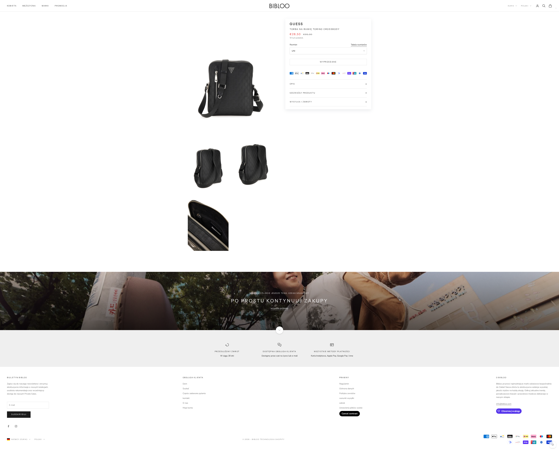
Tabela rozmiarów (359, 44)
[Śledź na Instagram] (16, 426)
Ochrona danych (346, 388)
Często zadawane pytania (194, 393)
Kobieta (12, 6)
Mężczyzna (29, 6)
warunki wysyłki (346, 398)
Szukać (186, 388)
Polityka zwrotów (347, 393)
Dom (185, 383)
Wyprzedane (328, 62)
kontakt (186, 398)
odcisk (342, 403)
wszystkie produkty (279, 308)
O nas (185, 403)
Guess (296, 24)
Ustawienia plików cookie (350, 407)
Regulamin (344, 383)
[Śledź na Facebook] (8, 426)
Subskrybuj (18, 414)
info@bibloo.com (503, 403)
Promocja (61, 6)
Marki (45, 6)
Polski (524, 6)
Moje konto (188, 407)
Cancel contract (350, 413)
